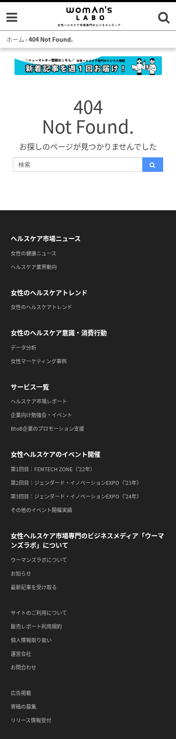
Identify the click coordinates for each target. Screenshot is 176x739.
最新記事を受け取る (34, 587)
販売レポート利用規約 (36, 626)
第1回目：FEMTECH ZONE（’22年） (53, 468)
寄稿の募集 (23, 706)
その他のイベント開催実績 (41, 509)
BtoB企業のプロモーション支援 (47, 428)
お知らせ (21, 573)
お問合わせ (23, 667)
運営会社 (21, 653)
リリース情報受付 (31, 720)
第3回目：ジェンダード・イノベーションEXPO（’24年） (76, 496)
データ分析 (23, 347)
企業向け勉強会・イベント (41, 414)
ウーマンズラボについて (39, 559)
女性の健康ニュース (33, 253)
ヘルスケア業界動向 (34, 266)
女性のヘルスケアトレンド (41, 306)
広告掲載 (21, 692)
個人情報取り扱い (31, 639)
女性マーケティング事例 (39, 361)
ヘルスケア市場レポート (39, 401)
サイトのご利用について (39, 612)
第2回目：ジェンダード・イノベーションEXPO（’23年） (76, 482)
